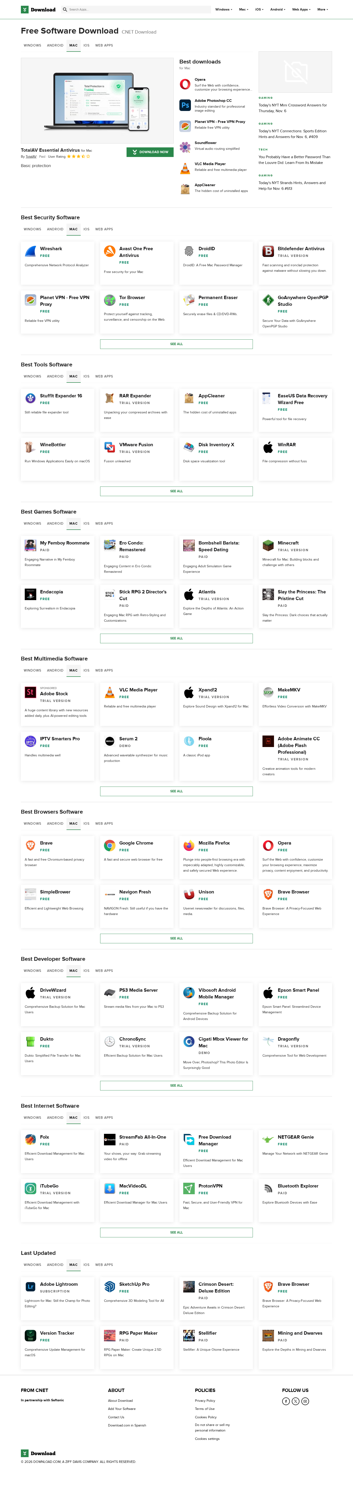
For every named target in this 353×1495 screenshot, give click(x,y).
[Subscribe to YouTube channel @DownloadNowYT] (305, 1401)
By (29, 157)
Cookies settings (207, 1439)
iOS (258, 9)
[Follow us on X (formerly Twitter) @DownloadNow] (295, 1401)
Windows (222, 9)
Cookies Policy (206, 1417)
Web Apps (300, 9)
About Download (120, 1401)
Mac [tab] (73, 45)
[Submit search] (65, 9)
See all (176, 344)
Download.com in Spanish (127, 1425)
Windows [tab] (32, 45)
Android (276, 9)
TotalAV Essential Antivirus (56, 150)
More (321, 9)
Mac (242, 9)
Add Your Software (122, 1409)
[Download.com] (38, 9)
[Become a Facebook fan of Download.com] (286, 1401)
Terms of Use (205, 1409)
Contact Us (116, 1417)
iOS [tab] (87, 45)
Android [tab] (55, 45)
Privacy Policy (205, 1401)
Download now (154, 152)
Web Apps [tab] (104, 45)
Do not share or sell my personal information (212, 1427)
